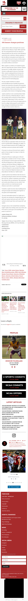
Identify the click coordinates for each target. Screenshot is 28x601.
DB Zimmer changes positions (13, 42)
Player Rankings (5, 521)
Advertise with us (6, 510)
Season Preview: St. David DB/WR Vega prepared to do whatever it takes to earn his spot (13, 418)
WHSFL (11, 277)
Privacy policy (5, 501)
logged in (9, 324)
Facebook (4, 545)
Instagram (4, 543)
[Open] (14, 461)
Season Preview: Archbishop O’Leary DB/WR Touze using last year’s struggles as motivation (12, 427)
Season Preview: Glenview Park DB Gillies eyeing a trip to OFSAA (12, 422)
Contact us (4, 508)
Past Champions (5, 534)
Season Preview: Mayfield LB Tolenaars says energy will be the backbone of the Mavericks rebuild (14, 407)
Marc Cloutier (7, 40)
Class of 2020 (8, 270)
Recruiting (4, 530)
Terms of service (6, 498)
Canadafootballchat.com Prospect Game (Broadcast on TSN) (11, 518)
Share (9, 599)
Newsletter (4, 552)
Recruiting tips (5, 537)
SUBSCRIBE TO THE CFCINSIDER (11, 8)
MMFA (16, 272)
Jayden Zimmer (15, 270)
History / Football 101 (7, 532)
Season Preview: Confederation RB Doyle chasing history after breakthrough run (12, 412)
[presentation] (12, 367)
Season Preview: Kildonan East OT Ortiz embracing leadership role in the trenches (13, 306)
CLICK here (24, 8)
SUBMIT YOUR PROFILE (14, 31)
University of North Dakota (12, 276)
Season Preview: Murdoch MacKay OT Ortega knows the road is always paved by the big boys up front (5, 307)
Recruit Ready (9, 274)
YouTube (4, 550)
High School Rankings (7, 524)
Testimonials (5, 506)
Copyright (4, 503)
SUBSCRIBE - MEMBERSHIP (8, 496)
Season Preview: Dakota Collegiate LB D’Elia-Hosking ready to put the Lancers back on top (21, 306)
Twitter (3, 547)
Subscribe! (5, 566)
